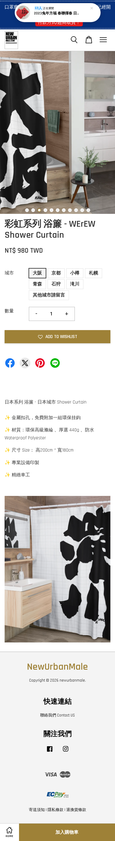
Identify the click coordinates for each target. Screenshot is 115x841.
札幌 (93, 273)
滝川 (74, 284)
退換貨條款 (76, 809)
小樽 (74, 273)
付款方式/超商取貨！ (59, 22)
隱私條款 (55, 809)
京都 (56, 273)
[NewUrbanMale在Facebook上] (49, 752)
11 (88, 210)
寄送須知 (37, 809)
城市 (9, 273)
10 (82, 210)
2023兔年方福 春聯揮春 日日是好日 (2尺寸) (58, 13)
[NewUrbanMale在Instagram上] (65, 752)
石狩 (56, 284)
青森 (37, 284)
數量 (9, 311)
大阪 (37, 273)
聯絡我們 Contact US (57, 715)
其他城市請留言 (49, 295)
